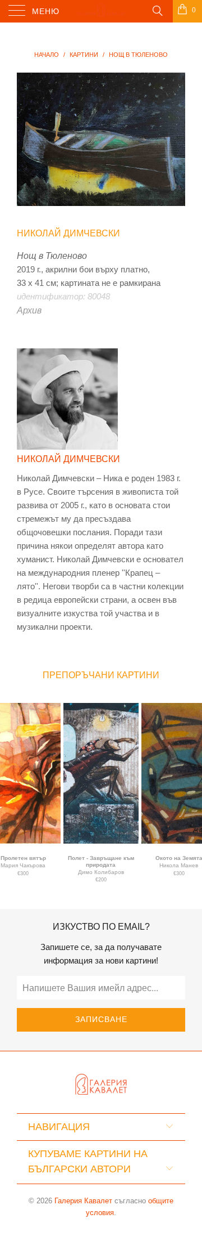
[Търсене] (157, 10)
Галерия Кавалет (83, 1201)
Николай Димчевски (68, 233)
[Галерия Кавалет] (101, 11)
